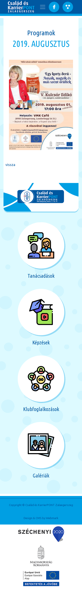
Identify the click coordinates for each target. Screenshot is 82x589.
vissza (10, 165)
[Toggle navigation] (43, 7)
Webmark (52, 518)
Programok (41, 33)
